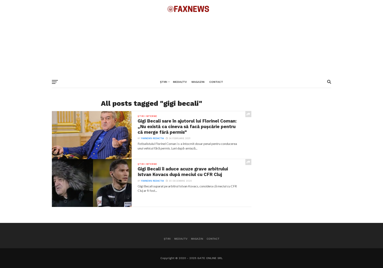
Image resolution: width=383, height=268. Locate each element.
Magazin (198, 81)
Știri (163, 81)
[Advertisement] (191, 44)
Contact (216, 81)
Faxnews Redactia (152, 138)
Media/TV (180, 81)
